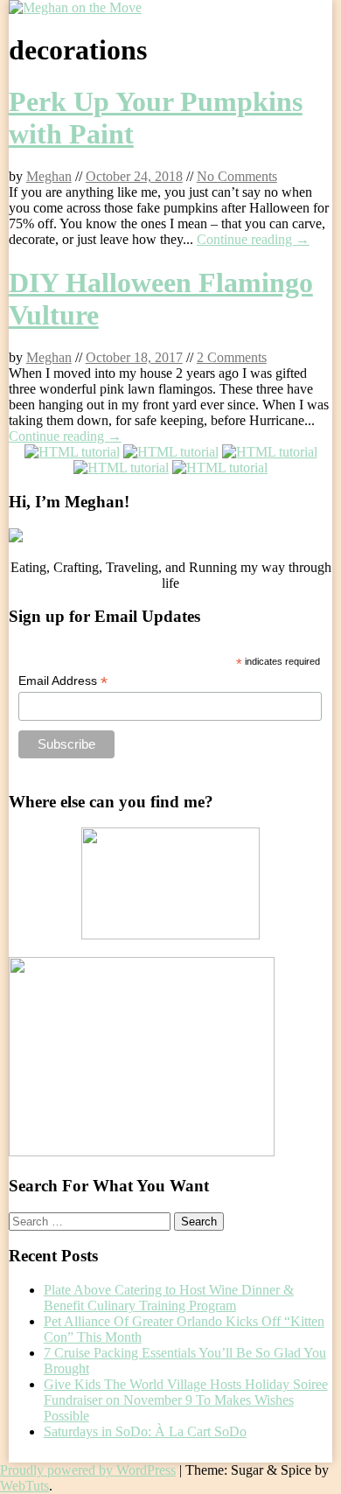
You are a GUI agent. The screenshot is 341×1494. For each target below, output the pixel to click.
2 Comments (232, 357)
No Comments (237, 176)
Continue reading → (253, 239)
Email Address (63, 681)
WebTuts (24, 1485)
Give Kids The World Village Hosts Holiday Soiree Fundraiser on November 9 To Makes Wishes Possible (186, 1400)
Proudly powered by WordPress (88, 1470)
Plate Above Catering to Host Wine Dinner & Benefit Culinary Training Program (169, 1297)
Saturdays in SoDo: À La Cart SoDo (145, 1431)
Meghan (49, 176)
